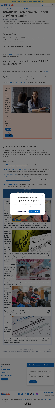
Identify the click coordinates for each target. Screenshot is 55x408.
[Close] (43, 195)
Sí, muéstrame (34, 211)
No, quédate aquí (21, 211)
